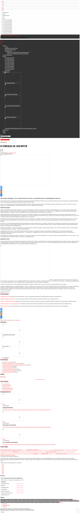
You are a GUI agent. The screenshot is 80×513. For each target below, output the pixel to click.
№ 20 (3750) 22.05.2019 (7, 33)
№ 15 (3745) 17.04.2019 (7, 25)
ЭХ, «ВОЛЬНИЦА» (6, 357)
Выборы (52, 450)
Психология (16, 453)
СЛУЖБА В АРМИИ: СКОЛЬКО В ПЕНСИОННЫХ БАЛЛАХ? (14, 365)
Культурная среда (50, 452)
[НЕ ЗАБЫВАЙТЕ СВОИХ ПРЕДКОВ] (13, 333)
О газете (6, 46)
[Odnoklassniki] (40, 192)
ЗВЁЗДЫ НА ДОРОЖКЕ (7, 367)
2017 (4, 16)
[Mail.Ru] (40, 194)
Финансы (78, 453)
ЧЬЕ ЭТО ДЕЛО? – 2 (6, 346)
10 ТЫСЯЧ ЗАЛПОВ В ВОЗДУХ (9, 369)
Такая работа (50, 453)
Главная (4, 45)
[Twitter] (40, 188)
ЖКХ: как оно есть (6, 386)
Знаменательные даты (23, 451)
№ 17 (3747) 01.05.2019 (7, 28)
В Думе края (41, 450)
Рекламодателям (8, 51)
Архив (4, 13)
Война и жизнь (52, 502)
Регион (28, 453)
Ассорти (19, 450)
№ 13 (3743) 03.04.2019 (7, 22)
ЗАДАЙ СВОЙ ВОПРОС (7, 366)
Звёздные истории (7, 451)
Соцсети (39, 453)
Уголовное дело (73, 453)
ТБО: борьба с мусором (7, 389)
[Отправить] (40, 195)
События (31, 453)
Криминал (40, 451)
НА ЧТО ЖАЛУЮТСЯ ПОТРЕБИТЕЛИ (12, 105)
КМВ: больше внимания (8, 388)
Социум (35, 453)
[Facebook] (40, 187)
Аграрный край (5, 450)
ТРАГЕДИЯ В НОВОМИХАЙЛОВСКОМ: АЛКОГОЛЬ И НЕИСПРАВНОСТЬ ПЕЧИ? (20, 128)
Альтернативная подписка (10, 49)
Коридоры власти (34, 451)
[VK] (40, 190)
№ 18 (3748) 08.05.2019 (7, 30)
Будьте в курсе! (33, 450)
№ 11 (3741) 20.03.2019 (7, 19)
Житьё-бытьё (70, 499)
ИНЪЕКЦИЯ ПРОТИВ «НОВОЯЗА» (10, 370)
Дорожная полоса (69, 450)
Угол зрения (69, 453)
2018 (4, 18)
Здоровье (15, 452)
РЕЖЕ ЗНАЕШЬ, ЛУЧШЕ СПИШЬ (11, 94)
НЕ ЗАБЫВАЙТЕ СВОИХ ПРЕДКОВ (9, 334)
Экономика (12, 455)
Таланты (54, 453)
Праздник (9, 453)
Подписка (5, 506)
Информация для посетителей (11, 48)
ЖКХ (73, 450)
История (29, 451)
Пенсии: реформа (6, 384)
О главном (57, 499)
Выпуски (4, 56)
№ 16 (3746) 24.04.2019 (7, 27)
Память (6, 453)
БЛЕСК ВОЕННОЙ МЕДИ (8, 372)
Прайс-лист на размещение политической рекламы (17, 53)
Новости (58, 451)
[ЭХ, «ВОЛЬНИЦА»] (13, 356)
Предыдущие (7, 70)
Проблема (12, 453)
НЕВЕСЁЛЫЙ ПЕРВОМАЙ (10, 83)
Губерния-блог (6, 12)
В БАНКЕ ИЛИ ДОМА (7, 362)
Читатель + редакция (3, 142)
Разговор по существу (22, 453)
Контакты (5, 503)
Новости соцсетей (42, 502)
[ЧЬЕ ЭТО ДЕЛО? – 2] (13, 345)
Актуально (13, 450)
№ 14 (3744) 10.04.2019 (7, 24)
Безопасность (24, 450)
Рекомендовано (6, 15)
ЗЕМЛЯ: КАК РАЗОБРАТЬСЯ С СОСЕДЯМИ (11, 363)
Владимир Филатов (11, 152)
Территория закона (61, 453)
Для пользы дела (58, 450)
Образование (68, 451)
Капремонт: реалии (7, 385)
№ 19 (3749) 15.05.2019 (7, 31)
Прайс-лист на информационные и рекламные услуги (18, 52)
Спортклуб (44, 453)
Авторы (4, 132)
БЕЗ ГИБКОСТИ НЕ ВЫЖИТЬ (10, 117)
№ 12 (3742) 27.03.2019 (7, 21)
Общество (72, 451)
